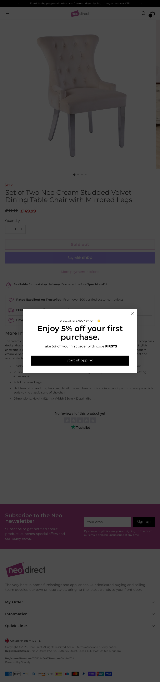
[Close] (132, 314)
